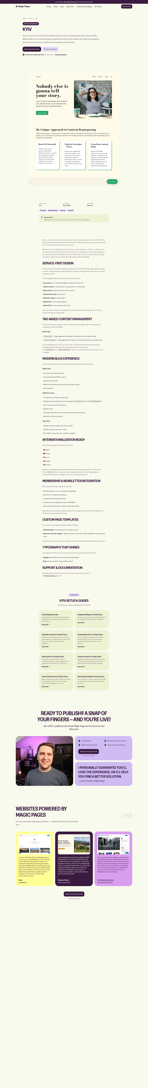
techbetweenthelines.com (105, 882)
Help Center (70, 6)
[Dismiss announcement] (133, 2)
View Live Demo (51, 49)
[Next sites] (129, 815)
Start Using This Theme (31, 49)
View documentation (60, 54)
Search (99, 6)
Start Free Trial (127, 6)
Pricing (49, 6)
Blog (62, 6)
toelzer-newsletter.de (64, 882)
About (56, 6)
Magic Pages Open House (70, 2)
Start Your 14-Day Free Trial (88, 751)
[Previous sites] (124, 815)
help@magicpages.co (50, 576)
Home (24, 18)
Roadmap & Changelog (84, 6)
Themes (31, 18)
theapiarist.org (22, 882)
